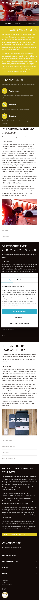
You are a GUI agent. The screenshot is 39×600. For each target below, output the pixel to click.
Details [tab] (19, 280)
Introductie (19, 23)
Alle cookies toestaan (19, 311)
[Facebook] (3, 589)
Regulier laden (31, 23)
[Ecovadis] (19, 594)
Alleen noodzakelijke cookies (19, 323)
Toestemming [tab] (7, 280)
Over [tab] (32, 280)
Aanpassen (18, 317)
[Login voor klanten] (31, 3)
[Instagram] (5, 589)
